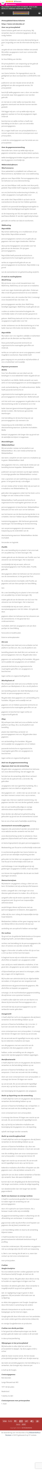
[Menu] (2, 13)
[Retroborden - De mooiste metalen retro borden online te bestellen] (21, 13)
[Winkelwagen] (39, 13)
